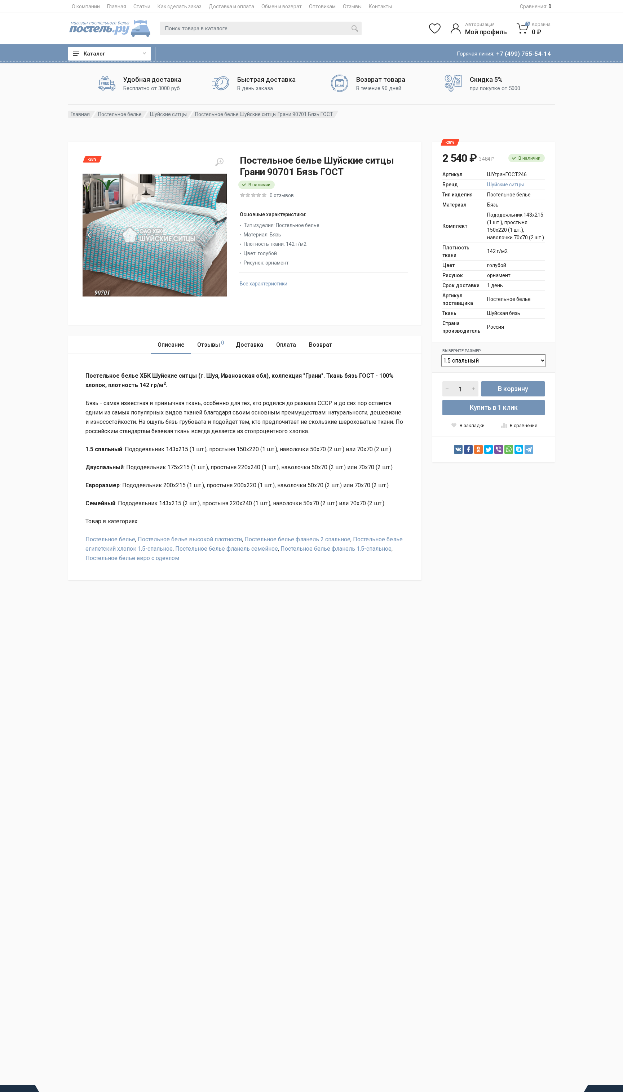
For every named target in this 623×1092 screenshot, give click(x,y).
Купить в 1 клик (494, 407)
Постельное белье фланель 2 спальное (297, 539)
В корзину (513, 388)
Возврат (320, 344)
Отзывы (352, 6)
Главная (116, 6)
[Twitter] (488, 449)
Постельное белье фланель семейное (226, 548)
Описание (171, 344)
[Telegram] (529, 449)
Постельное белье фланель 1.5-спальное (336, 548)
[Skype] (518, 449)
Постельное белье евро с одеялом (132, 558)
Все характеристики (263, 284)
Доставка (249, 344)
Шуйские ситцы (168, 114)
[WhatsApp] (508, 449)
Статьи (141, 6)
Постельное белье (120, 114)
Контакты (380, 6)
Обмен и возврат (281, 6)
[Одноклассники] (478, 449)
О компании (86, 6)
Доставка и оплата (231, 6)
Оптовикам (322, 6)
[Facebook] (468, 449)
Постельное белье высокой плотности (190, 539)
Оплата (286, 344)
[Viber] (498, 449)
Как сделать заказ (180, 6)
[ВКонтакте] (458, 449)
